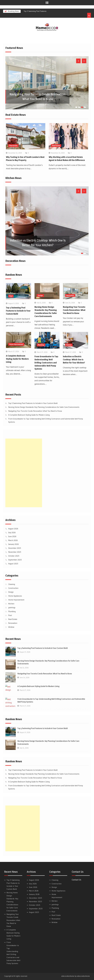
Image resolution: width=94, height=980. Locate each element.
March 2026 (13, 540)
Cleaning (11, 584)
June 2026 (12, 536)
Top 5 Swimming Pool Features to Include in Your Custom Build (18, 310)
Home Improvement (16, 344)
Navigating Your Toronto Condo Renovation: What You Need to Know (74, 310)
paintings (11, 607)
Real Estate (13, 146)
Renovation (70, 295)
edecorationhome (83, 976)
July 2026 (12, 532)
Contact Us (76, 879)
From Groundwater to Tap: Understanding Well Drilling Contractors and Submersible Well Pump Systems (46, 362)
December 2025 (14, 548)
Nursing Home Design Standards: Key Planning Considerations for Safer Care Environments (43, 407)
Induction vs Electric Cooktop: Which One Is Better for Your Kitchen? (74, 359)
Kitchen (68, 345)
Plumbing (41, 345)
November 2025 (14, 552)
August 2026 (13, 528)
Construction (13, 588)
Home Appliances (15, 596)
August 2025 (13, 563)
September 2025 (15, 560)
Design (40, 295)
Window (11, 627)
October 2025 (13, 556)
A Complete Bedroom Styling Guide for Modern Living (17, 359)
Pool (10, 296)
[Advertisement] (23, 473)
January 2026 (13, 544)
